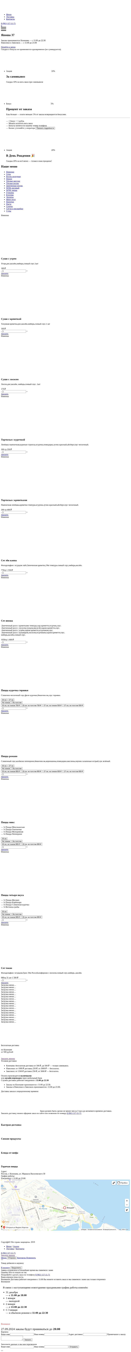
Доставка (10, 17)
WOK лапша (11, 190)
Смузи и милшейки (14, 209)
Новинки (10, 172)
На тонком (6, 703)
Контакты (10, 19)
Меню (9, 14)
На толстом (17, 703)
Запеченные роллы (14, 186)
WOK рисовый (12, 188)
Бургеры (10, 195)
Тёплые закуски (13, 181)
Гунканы (10, 193)
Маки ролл (11, 199)
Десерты (10, 197)
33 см (4, 700)
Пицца (9, 179)
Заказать (4, 273)
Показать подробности (45, 128)
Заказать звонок (8, 1059)
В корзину (5, 1268)
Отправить (74, 1347)
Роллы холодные (13, 176)
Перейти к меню (8, 47)
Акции (16, 1246)
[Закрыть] (2, 1259)
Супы (8, 211)
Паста (8, 204)
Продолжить (16, 1268)
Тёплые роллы (12, 183)
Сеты (8, 174)
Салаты (9, 206)
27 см (11, 700)
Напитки (10, 202)
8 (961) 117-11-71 (8, 23)
